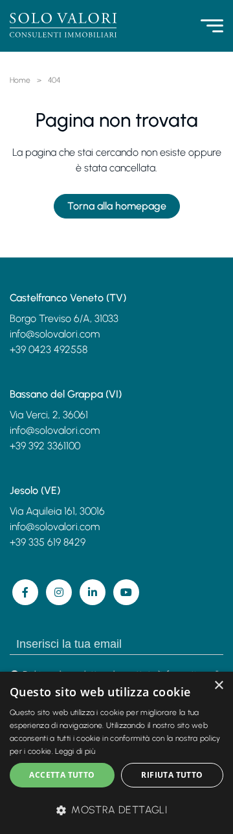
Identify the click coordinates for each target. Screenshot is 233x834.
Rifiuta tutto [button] (172, 774)
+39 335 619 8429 (47, 542)
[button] (116, 810)
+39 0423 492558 (48, 349)
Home (20, 80)
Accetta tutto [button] (61, 774)
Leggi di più (75, 751)
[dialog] (116, 753)
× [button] (218, 685)
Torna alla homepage (116, 206)
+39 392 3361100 (45, 446)
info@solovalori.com (55, 334)
